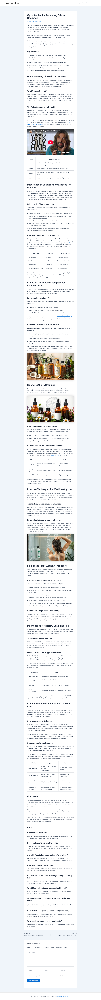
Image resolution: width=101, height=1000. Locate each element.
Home (78, 3)
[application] (93, 3)
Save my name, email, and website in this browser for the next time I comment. (48, 976)
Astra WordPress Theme (63, 996)
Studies (71, 243)
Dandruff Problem (87, 3)
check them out (55, 455)
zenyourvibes (12, 3)
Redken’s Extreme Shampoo (64, 316)
